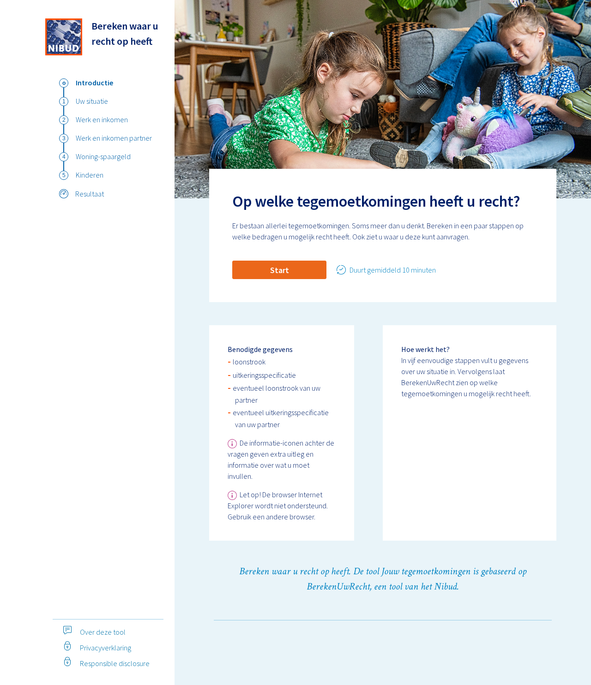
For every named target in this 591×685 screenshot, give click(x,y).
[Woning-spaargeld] (63, 156)
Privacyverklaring (104, 647)
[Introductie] (63, 83)
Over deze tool (102, 632)
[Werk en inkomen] (63, 120)
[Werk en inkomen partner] (63, 138)
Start (279, 270)
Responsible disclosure (114, 663)
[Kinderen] (63, 175)
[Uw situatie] (63, 101)
